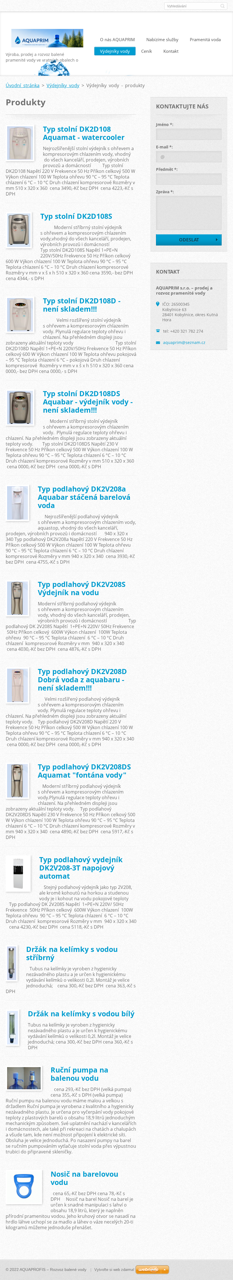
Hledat (222, 6)
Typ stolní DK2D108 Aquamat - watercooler (83, 133)
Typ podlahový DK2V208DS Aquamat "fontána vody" (84, 771)
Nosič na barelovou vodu (84, 1178)
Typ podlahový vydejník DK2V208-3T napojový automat (81, 868)
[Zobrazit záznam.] (20, 143)
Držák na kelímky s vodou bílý (81, 1013)
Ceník (146, 51)
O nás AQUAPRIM (117, 39)
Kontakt (170, 51)
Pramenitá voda (205, 39)
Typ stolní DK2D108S (76, 216)
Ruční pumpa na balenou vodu (79, 1074)
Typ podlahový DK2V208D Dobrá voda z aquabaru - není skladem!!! (82, 679)
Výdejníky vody (115, 51)
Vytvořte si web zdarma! (114, 1270)
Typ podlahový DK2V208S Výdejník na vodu (82, 588)
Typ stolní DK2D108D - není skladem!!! (81, 305)
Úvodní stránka (22, 85)
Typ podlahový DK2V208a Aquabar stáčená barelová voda (84, 497)
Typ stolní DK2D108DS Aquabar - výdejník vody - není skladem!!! (88, 402)
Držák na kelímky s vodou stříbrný (72, 953)
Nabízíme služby (162, 39)
